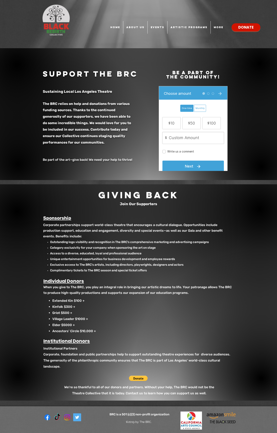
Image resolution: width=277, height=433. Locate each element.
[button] (138, 378)
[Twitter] (77, 417)
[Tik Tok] (57, 417)
